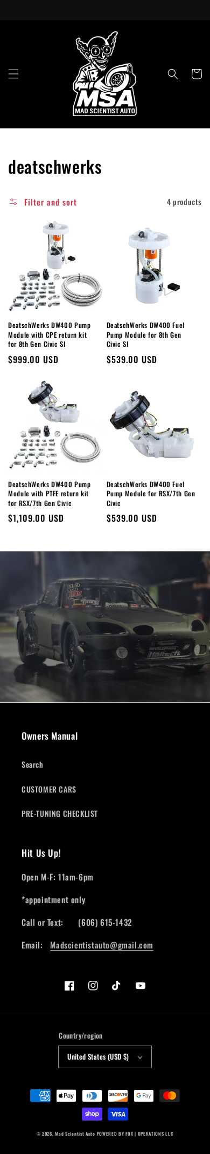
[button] (13, 74)
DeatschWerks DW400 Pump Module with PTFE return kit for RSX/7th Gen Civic (49, 494)
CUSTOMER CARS (49, 789)
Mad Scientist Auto (75, 1133)
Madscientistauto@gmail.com (101, 945)
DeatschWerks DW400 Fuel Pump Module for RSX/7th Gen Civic (151, 494)
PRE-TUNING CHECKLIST (60, 813)
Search (33, 764)
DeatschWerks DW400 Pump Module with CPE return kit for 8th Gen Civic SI (49, 334)
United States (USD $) (98, 1056)
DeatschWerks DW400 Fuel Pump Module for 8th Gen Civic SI (146, 334)
